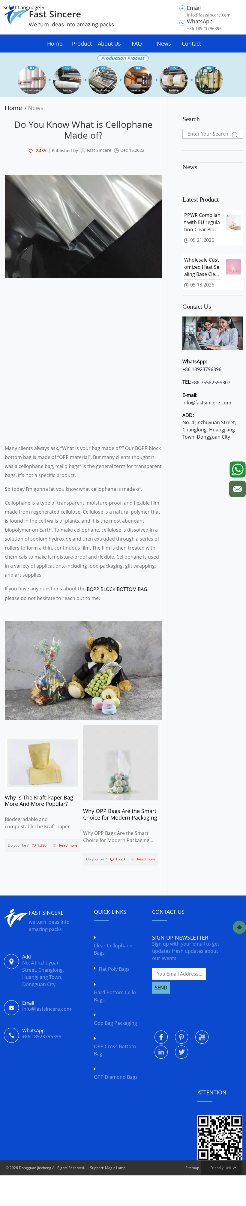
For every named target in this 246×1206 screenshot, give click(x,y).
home (15, 108)
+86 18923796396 (201, 369)
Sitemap (192, 1167)
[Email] (237, 487)
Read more (68, 845)
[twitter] (181, 1052)
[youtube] (202, 1037)
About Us (109, 43)
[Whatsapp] (237, 468)
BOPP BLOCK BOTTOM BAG (117, 589)
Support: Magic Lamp (107, 1167)
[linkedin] (161, 1052)
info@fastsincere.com (206, 402)
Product (82, 43)
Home (54, 43)
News (164, 43)
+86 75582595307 (210, 382)
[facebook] (161, 1037)
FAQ (137, 43)
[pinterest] (181, 1037)
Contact (191, 43)
